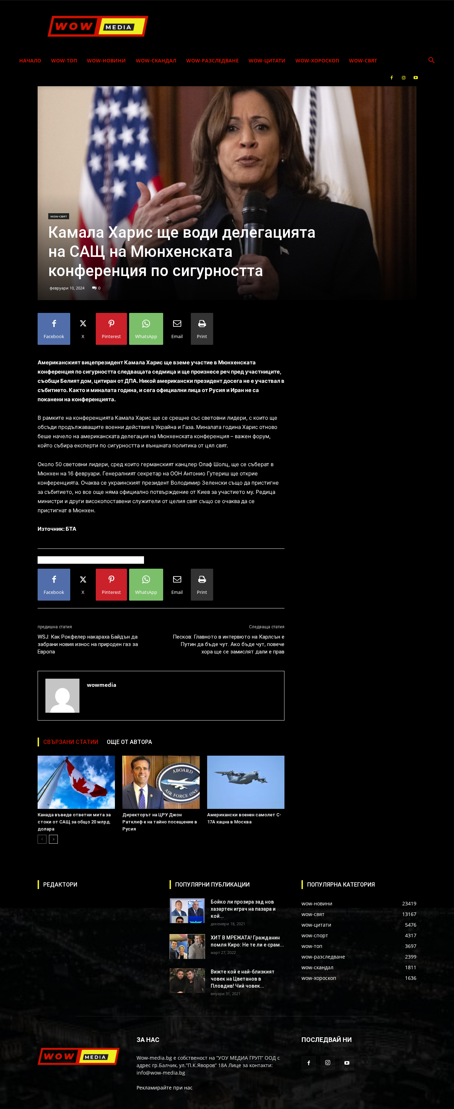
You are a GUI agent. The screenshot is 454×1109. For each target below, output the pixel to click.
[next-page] (53, 839)
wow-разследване (212, 60)
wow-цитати (267, 60)
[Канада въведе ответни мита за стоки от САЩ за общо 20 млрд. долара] (76, 782)
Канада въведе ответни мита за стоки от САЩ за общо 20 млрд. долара (74, 822)
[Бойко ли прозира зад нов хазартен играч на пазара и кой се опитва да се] (187, 910)
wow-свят (363, 60)
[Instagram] (403, 77)
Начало (30, 60)
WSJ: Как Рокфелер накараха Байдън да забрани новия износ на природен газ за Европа (88, 644)
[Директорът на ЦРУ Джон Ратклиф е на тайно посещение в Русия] (161, 782)
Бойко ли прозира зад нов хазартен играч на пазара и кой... (243, 909)
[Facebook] (391, 77)
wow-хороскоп (317, 60)
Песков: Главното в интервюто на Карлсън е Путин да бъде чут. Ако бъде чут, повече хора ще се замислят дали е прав (228, 644)
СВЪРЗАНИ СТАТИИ (70, 742)
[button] (431, 61)
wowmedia (101, 684)
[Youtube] (415, 77)
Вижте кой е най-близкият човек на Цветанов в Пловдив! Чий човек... (243, 979)
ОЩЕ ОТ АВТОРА (129, 742)
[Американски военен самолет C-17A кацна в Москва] (245, 782)
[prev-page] (42, 839)
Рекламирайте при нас (165, 1087)
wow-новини (106, 60)
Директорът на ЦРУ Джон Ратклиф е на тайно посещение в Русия (159, 822)
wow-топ (64, 60)
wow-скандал (156, 60)
